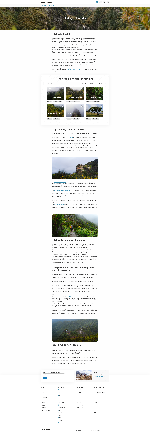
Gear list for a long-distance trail (83, 402)
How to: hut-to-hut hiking (99, 394)
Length (98, 83)
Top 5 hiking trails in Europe (99, 392)
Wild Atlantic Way (62, 400)
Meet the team (97, 400)
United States (44, 408)
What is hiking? (97, 390)
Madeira (60, 415)
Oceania (60, 394)
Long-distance (79, 390)
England (43, 390)
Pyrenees (61, 423)
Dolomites (61, 418)
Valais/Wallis (61, 402)
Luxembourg (44, 395)
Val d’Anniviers (62, 409)
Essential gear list (80, 407)
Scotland (43, 402)
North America (62, 390)
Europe (60, 389)
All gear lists (79, 409)
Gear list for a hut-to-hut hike (82, 404)
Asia (60, 392)
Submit (44, 378)
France (43, 392)
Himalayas (61, 420)
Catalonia (61, 422)
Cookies (95, 412)
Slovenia (43, 405)
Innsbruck (61, 413)
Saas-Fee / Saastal (62, 407)
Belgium (43, 389)
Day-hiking (79, 389)
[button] (84, 83)
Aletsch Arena (62, 404)
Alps (60, 410)
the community (99, 376)
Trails (72, 2)
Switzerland (44, 407)
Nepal (43, 399)
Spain (43, 403)
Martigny (61, 405)
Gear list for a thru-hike (81, 405)
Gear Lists (78, 2)
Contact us (96, 405)
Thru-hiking (79, 394)
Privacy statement (97, 410)
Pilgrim (78, 395)
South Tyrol (61, 417)
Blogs (83, 2)
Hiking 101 (67, 2)
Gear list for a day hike (81, 400)
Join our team (97, 402)
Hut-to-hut (79, 392)
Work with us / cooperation (99, 404)
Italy (42, 394)
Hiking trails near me (46, 410)
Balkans (60, 412)
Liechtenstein (44, 397)
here (107, 417)
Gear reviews (96, 395)
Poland (43, 400)
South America (62, 395)
